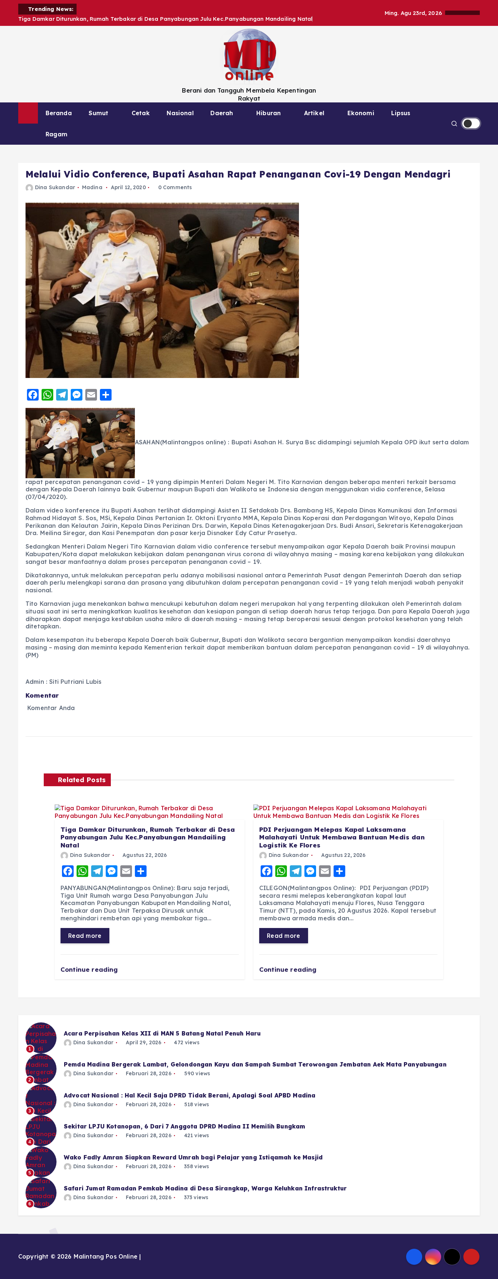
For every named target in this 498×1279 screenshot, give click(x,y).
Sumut (98, 113)
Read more (85, 935)
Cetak (141, 113)
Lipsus (400, 113)
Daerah (221, 113)
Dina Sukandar (55, 187)
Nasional (180, 113)
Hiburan (268, 113)
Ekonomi (360, 113)
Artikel (314, 113)
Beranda (59, 113)
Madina (92, 187)
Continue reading (90, 969)
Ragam (56, 134)
